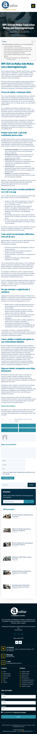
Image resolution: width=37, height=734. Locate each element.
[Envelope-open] (22, 634)
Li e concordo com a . (14, 712)
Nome (2, 694)
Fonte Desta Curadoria (11, 59)
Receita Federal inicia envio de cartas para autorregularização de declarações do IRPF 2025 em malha (18, 413)
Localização (10, 647)
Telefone (3, 706)
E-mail (8, 661)
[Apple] (20, 642)
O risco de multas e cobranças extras (12, 46)
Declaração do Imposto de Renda (18, 20)
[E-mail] (3, 663)
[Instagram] (15, 634)
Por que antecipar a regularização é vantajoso (14, 52)
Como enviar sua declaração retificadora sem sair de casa (17, 51)
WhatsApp (9, 655)
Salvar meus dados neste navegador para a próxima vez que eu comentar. (19, 473)
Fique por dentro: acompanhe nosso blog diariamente (16, 57)
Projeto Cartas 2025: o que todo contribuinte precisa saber (17, 48)
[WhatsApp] (3, 656)
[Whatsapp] (18, 634)
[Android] (16, 642)
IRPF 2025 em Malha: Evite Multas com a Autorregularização (17, 44)
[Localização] (3, 648)
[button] (33, 6)
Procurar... (31, 485)
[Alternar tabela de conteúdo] (32, 41)
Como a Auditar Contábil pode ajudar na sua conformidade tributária (17, 55)
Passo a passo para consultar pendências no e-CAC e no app (18, 49)
